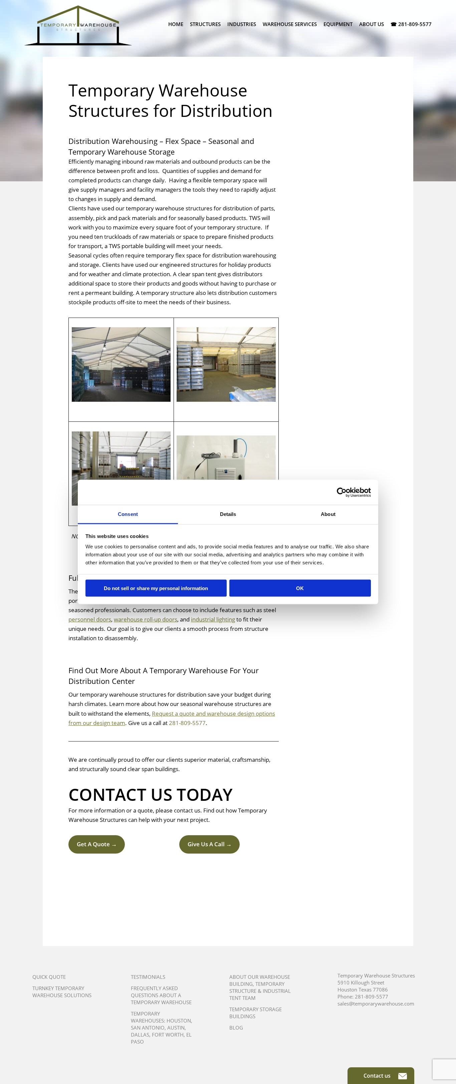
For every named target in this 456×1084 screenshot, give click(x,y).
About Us (371, 24)
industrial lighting (213, 619)
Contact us (378, 1075)
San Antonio (148, 1027)
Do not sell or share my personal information (156, 588)
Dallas (140, 1034)
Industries (241, 24)
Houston (179, 1020)
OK (300, 588)
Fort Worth (168, 1034)
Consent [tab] (128, 514)
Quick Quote (49, 976)
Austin (176, 1027)
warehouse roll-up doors (145, 619)
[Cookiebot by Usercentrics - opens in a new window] (341, 492)
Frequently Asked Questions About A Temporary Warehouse (161, 995)
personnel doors (89, 619)
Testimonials (148, 976)
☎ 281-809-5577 (411, 24)
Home (175, 24)
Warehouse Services (290, 24)
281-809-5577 (187, 723)
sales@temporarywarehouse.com (375, 1003)
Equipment (338, 24)
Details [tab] (228, 514)
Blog (236, 1027)
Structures (205, 24)
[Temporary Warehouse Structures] (78, 25)
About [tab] (328, 514)
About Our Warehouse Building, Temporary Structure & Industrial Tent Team (260, 987)
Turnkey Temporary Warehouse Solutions (61, 992)
